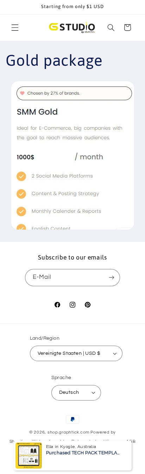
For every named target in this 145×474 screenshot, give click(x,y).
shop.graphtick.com (68, 432)
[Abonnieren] (111, 277)
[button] (15, 27)
